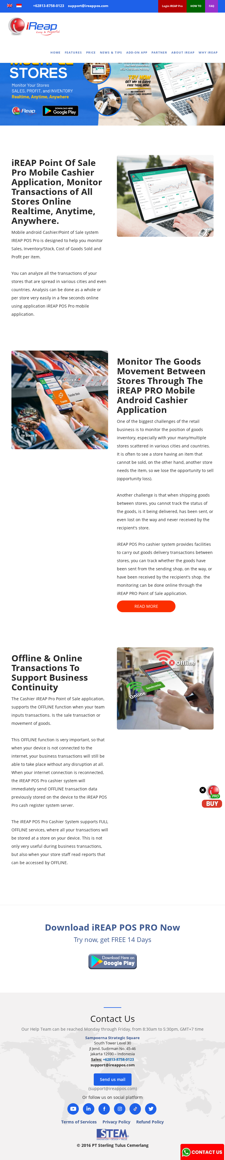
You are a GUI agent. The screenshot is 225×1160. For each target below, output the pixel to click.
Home (55, 52)
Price (91, 52)
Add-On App (136, 52)
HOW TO (195, 6)
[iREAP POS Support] (202, 1151)
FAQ (211, 6)
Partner (159, 52)
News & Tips (111, 52)
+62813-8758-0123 (48, 5)
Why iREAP (208, 52)
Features (73, 52)
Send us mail (112, 1079)
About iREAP (183, 52)
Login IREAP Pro (172, 6)
